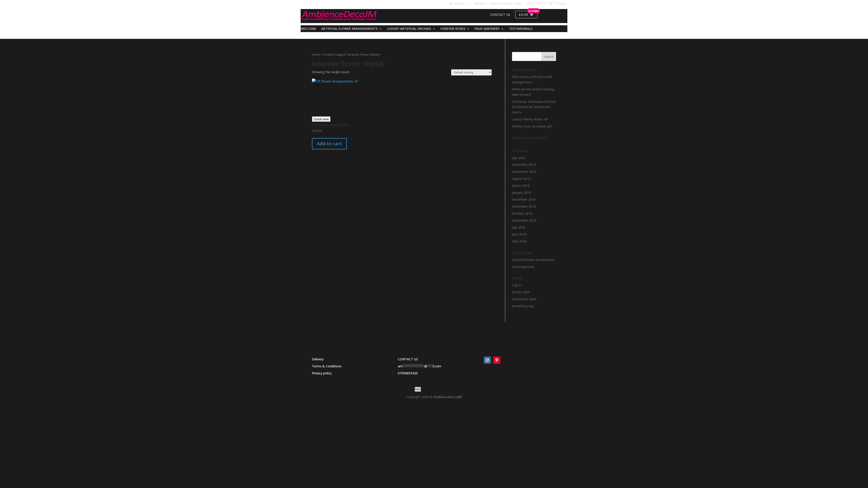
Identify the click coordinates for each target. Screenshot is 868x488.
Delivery (318, 359)
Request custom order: (506, 3)
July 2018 (518, 227)
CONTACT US (408, 359)
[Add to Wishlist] (317, 84)
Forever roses (453, 29)
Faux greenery (487, 29)
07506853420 (408, 373)
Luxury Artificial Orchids (409, 29)
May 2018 (519, 241)
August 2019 (521, 178)
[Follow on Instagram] (487, 360)
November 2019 (524, 164)
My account (457, 3)
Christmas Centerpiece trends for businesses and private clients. (534, 107)
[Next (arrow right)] (860, 244)
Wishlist (479, 3)
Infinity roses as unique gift (532, 126)
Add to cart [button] (329, 144)
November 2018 (524, 206)
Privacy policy (322, 373)
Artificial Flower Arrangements (349, 29)
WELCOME (308, 29)
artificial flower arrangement (533, 260)
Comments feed (524, 299)
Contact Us (500, 14)
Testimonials (520, 29)
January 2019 (521, 192)
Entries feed (521, 292)
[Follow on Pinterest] (496, 360)
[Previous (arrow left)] (8, 244)
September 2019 (524, 171)
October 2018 (522, 213)
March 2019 (520, 185)
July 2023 (518, 158)
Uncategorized (523, 267)
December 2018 (523, 199)
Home (316, 54)
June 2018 (519, 234)
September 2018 (524, 220)
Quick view (321, 119)
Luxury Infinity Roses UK (530, 119)
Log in (516, 285)
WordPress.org (523, 306)
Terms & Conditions (327, 366)
